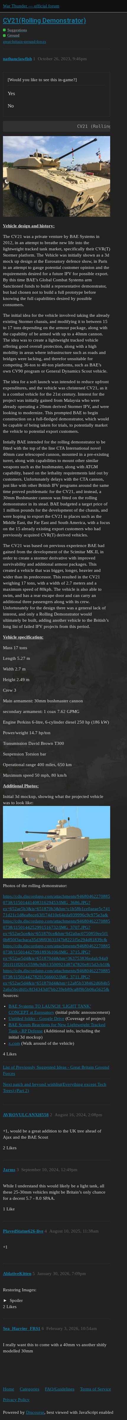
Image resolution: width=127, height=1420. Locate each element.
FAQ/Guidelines (59, 1389)
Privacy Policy (16, 1399)
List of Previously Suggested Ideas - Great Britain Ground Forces (56, 1070)
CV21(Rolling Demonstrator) (44, 20)
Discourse (35, 1412)
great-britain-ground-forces (24, 41)
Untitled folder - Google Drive (36, 1018)
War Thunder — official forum (31, 6)
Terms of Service (95, 1389)
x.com (14, 1043)
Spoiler (16, 1300)
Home (8, 1389)
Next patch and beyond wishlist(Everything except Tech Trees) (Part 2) (54, 1087)
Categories (29, 1389)
